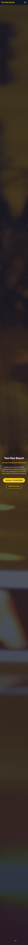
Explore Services (14, 486)
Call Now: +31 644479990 (14, 480)
